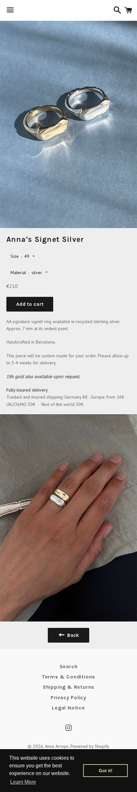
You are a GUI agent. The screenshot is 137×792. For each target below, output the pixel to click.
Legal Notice (68, 708)
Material (18, 272)
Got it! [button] (105, 770)
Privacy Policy (68, 697)
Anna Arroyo (56, 746)
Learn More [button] (23, 782)
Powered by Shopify (89, 746)
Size (15, 256)
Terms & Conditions (68, 677)
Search (69, 666)
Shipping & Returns (68, 687)
